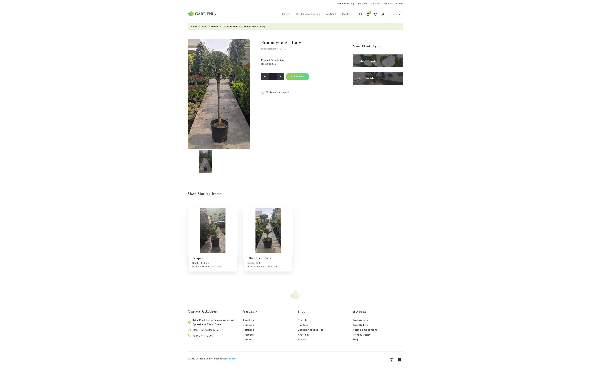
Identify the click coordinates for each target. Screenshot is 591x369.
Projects (388, 3)
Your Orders (360, 325)
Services (375, 3)
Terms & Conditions (365, 329)
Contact (399, 3)
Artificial (303, 334)
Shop (204, 26)
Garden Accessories (311, 329)
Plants (215, 26)
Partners (363, 3)
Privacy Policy (362, 334)
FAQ (355, 339)
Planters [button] (285, 14)
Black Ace (230, 358)
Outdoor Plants (231, 26)
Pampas (197, 258)
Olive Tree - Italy (259, 258)
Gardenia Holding (346, 3)
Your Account (361, 320)
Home (194, 26)
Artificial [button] (331, 14)
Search (302, 320)
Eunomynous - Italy (254, 26)
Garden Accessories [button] (308, 14)
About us (248, 320)
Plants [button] (345, 14)
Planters (303, 325)
